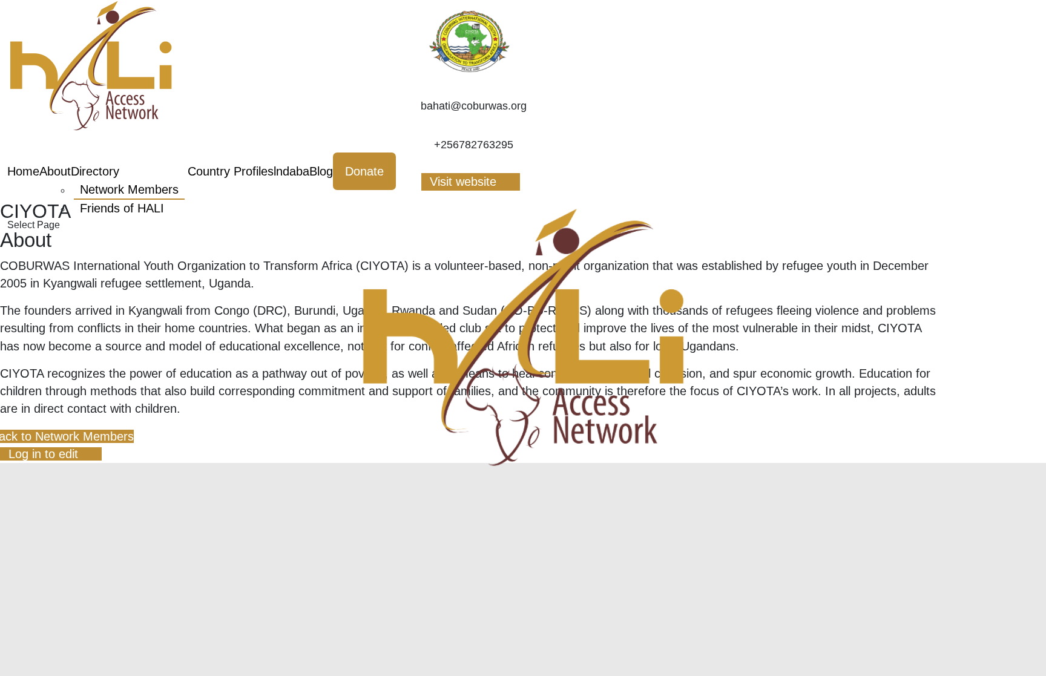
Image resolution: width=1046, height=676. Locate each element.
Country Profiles (231, 171)
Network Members (129, 189)
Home (23, 171)
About (55, 171)
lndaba (291, 171)
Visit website (463, 181)
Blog (321, 171)
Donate (364, 171)
